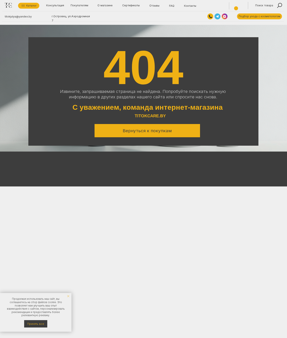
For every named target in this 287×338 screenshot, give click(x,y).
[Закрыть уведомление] (68, 296)
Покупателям (79, 5)
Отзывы (154, 5)
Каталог (31, 5)
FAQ (171, 5)
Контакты (190, 5)
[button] (259, 16)
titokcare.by (150, 115)
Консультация (55, 5)
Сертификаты (131, 5)
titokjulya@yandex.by (18, 16)
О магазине (105, 5)
